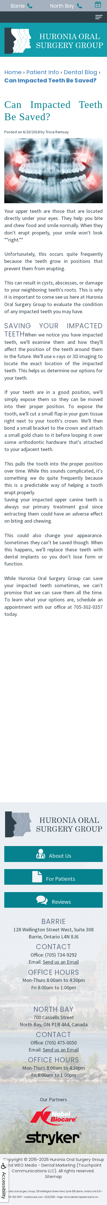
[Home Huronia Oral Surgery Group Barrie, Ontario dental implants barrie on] (54, 40)
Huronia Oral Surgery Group (77, 1159)
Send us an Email (61, 962)
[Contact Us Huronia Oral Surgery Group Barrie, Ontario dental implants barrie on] (98, 5)
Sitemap (53, 1176)
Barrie (18, 6)
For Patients (60, 878)
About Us (59, 855)
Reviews (61, 901)
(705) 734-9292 (61, 954)
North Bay (62, 6)
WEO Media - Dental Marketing (44, 1165)
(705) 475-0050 (61, 1042)
